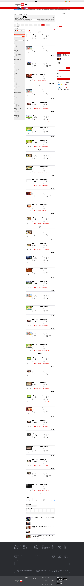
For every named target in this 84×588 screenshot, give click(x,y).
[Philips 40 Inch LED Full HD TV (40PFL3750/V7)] (29, 359)
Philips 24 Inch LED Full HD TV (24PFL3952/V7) (40, 62)
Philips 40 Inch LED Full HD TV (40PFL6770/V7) (40, 319)
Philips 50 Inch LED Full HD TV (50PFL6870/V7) (40, 102)
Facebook (42, 584)
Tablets (58, 9)
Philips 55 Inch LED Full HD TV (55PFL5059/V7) (40, 89)
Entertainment (37, 9)
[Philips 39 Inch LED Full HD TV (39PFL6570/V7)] (29, 372)
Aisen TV (53, 545)
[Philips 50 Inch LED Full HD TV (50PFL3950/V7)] (29, 142)
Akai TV (53, 546)
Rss (51, 584)
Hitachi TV (59, 547)
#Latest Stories (16, 569)
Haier (16, 47)
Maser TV (65, 547)
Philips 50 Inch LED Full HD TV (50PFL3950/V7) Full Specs (41, 146)
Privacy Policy (35, 578)
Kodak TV (59, 556)
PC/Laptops (49, 9)
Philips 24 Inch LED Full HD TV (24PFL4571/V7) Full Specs (41, 426)
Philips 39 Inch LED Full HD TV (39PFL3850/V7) (40, 395)
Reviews (36, 7)
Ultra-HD (17, 63)
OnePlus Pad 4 (25, 548)
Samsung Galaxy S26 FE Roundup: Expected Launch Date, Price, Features (24, 562)
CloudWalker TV (54, 554)
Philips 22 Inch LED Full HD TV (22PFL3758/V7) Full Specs (41, 490)
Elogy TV (53, 557)
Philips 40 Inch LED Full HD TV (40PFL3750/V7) (40, 357)
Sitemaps (26, 578)
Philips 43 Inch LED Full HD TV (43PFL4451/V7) (40, 217)
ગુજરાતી (43, 580)
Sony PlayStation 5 (25, 545)
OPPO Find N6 (16, 548)
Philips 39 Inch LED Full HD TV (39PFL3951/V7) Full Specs (41, 388)
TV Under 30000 (59, 76)
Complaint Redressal (36, 583)
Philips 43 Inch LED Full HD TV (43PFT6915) (39, 34)
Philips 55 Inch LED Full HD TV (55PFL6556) (39, 74)
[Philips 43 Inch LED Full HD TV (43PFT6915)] (29, 36)
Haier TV (59, 545)
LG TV (65, 545)
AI (22, 7)
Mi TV (65, 548)
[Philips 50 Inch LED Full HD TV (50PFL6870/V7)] (29, 104)
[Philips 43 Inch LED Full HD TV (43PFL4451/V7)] (29, 219)
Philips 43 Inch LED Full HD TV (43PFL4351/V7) (40, 243)
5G (67, 9)
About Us (26, 577)
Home (15, 7)
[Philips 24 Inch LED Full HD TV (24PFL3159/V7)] (29, 449)
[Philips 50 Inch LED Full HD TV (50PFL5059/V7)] (29, 49)
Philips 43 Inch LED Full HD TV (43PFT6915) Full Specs (41, 40)
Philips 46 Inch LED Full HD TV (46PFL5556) (39, 204)
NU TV (65, 556)
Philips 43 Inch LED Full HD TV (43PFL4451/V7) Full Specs (41, 223)
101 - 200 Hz (17, 104)
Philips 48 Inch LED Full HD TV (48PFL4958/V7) (40, 166)
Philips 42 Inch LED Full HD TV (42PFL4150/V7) (40, 306)
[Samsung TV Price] (44, 499)
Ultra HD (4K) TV (17, 26)
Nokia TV (65, 555)
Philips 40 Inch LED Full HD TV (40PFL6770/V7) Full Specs (41, 325)
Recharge (61, 7)
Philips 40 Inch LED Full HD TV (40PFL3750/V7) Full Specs (41, 363)
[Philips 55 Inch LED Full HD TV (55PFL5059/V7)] (29, 92)
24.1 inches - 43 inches (19, 55)
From (16, 35)
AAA (16, 109)
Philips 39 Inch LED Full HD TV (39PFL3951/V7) (40, 382)
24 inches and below (18, 54)
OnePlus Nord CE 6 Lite (26, 547)
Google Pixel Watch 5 (45, 548)
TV (16, 14)
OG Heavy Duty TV (66, 557)
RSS (25, 583)
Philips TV (22, 14)
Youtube (46, 584)
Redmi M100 (35, 547)
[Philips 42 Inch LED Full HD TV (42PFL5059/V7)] (29, 296)
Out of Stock (17, 116)
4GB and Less (17, 69)
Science (61, 9)
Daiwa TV (53, 556)
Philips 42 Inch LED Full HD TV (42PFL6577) (39, 256)
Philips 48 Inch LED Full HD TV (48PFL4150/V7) (40, 179)
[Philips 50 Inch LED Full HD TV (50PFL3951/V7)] (29, 130)
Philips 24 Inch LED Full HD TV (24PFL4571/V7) (40, 420)
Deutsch (49, 580)
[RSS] (69, 1)
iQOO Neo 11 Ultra (36, 548)
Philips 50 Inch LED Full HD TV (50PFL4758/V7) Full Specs (41, 121)
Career (34, 577)
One (16, 81)
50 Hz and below (18, 106)
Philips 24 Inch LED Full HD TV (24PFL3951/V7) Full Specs (41, 439)
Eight (16, 84)
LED (16, 51)
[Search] (54, 30)
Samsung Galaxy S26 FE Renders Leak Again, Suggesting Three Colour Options (43, 571)
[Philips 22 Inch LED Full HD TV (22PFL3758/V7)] (29, 486)
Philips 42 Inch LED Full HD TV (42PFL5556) (39, 281)
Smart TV (17, 112)
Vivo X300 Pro (16, 554)
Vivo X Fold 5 (15, 557)
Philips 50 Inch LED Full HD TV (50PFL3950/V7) (40, 140)
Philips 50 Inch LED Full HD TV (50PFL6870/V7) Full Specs (41, 108)
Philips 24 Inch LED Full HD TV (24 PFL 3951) (39, 459)
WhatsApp (49, 584)
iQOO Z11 (35, 546)
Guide (44, 7)
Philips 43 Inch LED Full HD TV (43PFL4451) (39, 230)
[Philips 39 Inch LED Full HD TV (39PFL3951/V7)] (29, 384)
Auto (30, 7)
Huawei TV (59, 548)
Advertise (26, 584)
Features (40, 7)
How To (29, 9)
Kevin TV (59, 555)
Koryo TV (59, 557)
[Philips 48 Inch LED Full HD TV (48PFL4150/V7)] (29, 181)
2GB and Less (17, 68)
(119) (23, 44)
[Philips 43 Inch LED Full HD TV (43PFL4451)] (29, 233)
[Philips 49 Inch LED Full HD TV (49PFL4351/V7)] (29, 156)
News (33, 7)
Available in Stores (18, 117)
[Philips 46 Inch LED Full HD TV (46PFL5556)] (29, 206)
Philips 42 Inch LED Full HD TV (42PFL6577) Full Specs (40, 262)
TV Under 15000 (59, 73)
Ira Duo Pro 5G (44, 545)
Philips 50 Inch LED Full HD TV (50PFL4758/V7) (40, 115)
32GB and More (18, 78)
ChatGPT (15, 547)
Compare (55, 7)
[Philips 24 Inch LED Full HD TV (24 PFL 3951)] (29, 461)
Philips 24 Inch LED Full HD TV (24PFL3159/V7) (40, 446)
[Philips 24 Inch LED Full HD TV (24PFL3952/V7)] (29, 64)
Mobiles (22, 9)
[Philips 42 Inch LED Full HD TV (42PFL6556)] (29, 271)
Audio (44, 9)
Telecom (26, 9)
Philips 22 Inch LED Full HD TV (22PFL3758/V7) (40, 484)
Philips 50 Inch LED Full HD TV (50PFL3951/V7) (40, 127)
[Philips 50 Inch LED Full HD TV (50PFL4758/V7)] (29, 117)
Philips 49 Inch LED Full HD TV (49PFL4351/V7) (40, 154)
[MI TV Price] (36, 499)
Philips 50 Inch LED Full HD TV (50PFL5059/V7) (40, 46)
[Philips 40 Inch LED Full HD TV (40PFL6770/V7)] (29, 321)
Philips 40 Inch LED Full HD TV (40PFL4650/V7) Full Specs (41, 350)
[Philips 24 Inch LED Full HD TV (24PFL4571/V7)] (29, 422)
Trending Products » (60, 26)
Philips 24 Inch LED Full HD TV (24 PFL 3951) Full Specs (41, 465)
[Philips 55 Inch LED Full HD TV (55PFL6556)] (29, 76)
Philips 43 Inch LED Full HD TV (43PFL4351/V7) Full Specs (41, 249)
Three (16, 96)
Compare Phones (25, 557)
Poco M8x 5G (35, 545)
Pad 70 (43, 546)
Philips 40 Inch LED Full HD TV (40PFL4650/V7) (40, 344)
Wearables (64, 9)
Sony (16, 45)
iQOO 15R (15, 556)
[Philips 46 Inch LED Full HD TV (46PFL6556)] (29, 194)
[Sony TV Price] (51, 499)
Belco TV (53, 548)
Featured (58, 52)
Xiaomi (16, 46)
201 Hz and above (18, 105)
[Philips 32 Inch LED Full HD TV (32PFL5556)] (29, 410)
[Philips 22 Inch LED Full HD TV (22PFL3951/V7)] (29, 474)
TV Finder (19, 14)
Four (16, 83)
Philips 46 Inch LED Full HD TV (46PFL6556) (39, 192)
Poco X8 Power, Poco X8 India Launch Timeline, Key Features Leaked (61, 571)
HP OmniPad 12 (25, 546)
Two (16, 82)
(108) (23, 45)
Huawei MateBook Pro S (37, 554)
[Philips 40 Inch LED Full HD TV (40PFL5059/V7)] (29, 334)
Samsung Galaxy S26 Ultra (17, 545)
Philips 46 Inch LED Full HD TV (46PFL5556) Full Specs (40, 210)
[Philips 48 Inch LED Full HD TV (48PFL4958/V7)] (29, 168)
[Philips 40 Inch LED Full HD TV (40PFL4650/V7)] (29, 346)
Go (23, 36)
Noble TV (65, 554)
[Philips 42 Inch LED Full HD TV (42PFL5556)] (29, 283)
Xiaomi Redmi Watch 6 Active (46, 547)
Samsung (17, 43)
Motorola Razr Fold (16, 546)
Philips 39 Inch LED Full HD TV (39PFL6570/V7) (40, 369)
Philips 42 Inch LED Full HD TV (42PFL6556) (39, 268)
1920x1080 (17, 100)
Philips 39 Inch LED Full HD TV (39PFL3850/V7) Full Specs (41, 401)
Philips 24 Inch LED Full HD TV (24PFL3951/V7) (40, 433)
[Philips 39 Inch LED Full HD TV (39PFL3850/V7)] (29, 397)
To (20, 35)
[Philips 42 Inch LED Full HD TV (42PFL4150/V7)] (29, 308)
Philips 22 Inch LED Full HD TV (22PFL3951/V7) (40, 472)
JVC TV (59, 554)
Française (52, 580)
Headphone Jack (18, 113)
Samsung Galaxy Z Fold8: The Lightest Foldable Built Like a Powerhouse (65, 55)
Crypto (41, 9)
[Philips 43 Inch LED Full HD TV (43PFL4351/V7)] (29, 245)
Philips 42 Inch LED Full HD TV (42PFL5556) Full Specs (40, 287)
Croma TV (53, 555)
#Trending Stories (16, 560)
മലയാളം (46, 580)
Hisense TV (59, 546)
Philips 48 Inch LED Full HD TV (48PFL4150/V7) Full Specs (41, 185)
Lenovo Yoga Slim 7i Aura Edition (18, 555)
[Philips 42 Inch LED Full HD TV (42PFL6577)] (29, 258)
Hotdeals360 (54, 9)
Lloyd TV (65, 546)
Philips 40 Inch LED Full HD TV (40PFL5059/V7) (40, 332)
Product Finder (49, 7)
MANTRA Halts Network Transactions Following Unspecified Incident (24, 571)
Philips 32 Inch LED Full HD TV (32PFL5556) (39, 407)
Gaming (32, 9)
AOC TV (53, 547)
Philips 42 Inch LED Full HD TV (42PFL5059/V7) (40, 294)
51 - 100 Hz (17, 103)
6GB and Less (17, 70)
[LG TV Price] (29, 499)
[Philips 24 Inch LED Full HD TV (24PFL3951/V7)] (29, 435)
